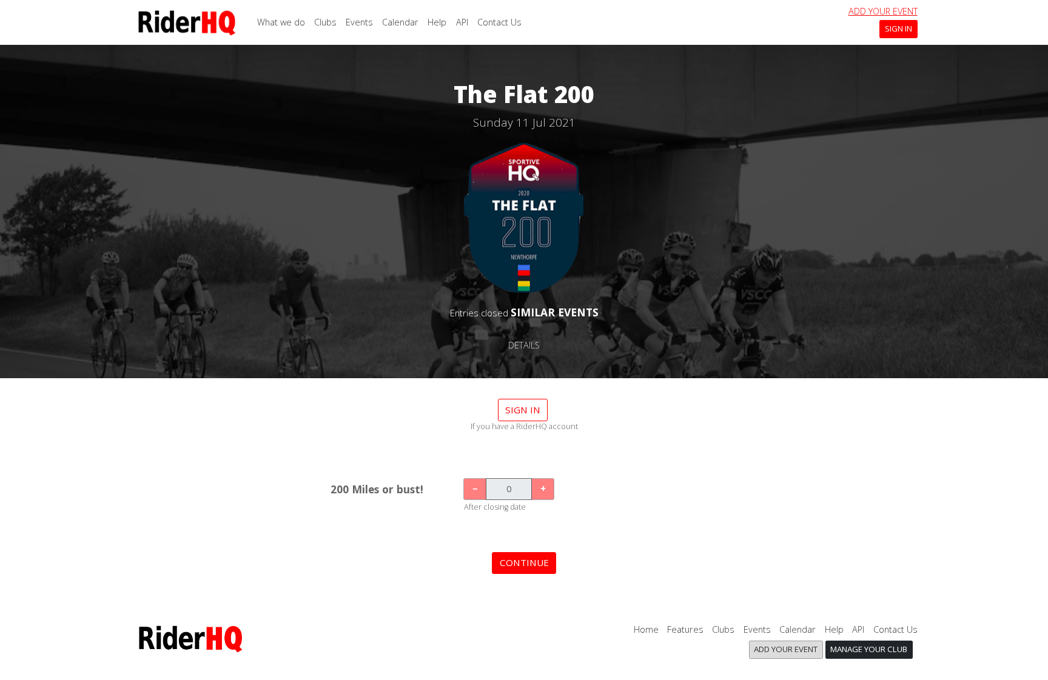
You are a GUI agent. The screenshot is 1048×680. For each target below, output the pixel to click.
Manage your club (868, 649)
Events (359, 22)
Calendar (400, 22)
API (462, 22)
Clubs (325, 22)
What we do (281, 22)
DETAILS (524, 345)
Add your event (883, 11)
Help (437, 22)
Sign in (522, 410)
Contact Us (499, 22)
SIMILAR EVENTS (555, 312)
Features (685, 629)
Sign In (898, 28)
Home (646, 629)
